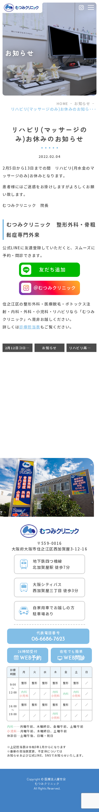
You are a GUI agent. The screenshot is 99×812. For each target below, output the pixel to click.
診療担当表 (29, 326)
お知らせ (82, 103)
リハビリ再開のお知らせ (82, 347)
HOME (62, 103)
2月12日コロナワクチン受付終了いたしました (18, 347)
